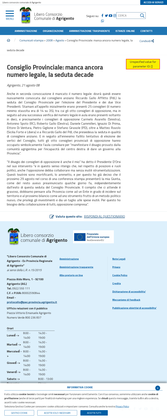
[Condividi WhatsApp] (102, 21)
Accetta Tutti (94, 413)
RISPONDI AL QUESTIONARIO (104, 216)
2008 (49, 40)
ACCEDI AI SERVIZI (153, 2)
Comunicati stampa (31, 40)
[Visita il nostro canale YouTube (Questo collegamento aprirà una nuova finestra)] (110, 15)
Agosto (59, 40)
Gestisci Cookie (19, 413)
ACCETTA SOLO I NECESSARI (57, 413)
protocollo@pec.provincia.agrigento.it (32, 302)
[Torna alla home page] (8, 40)
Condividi (145, 41)
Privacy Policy (122, 406)
